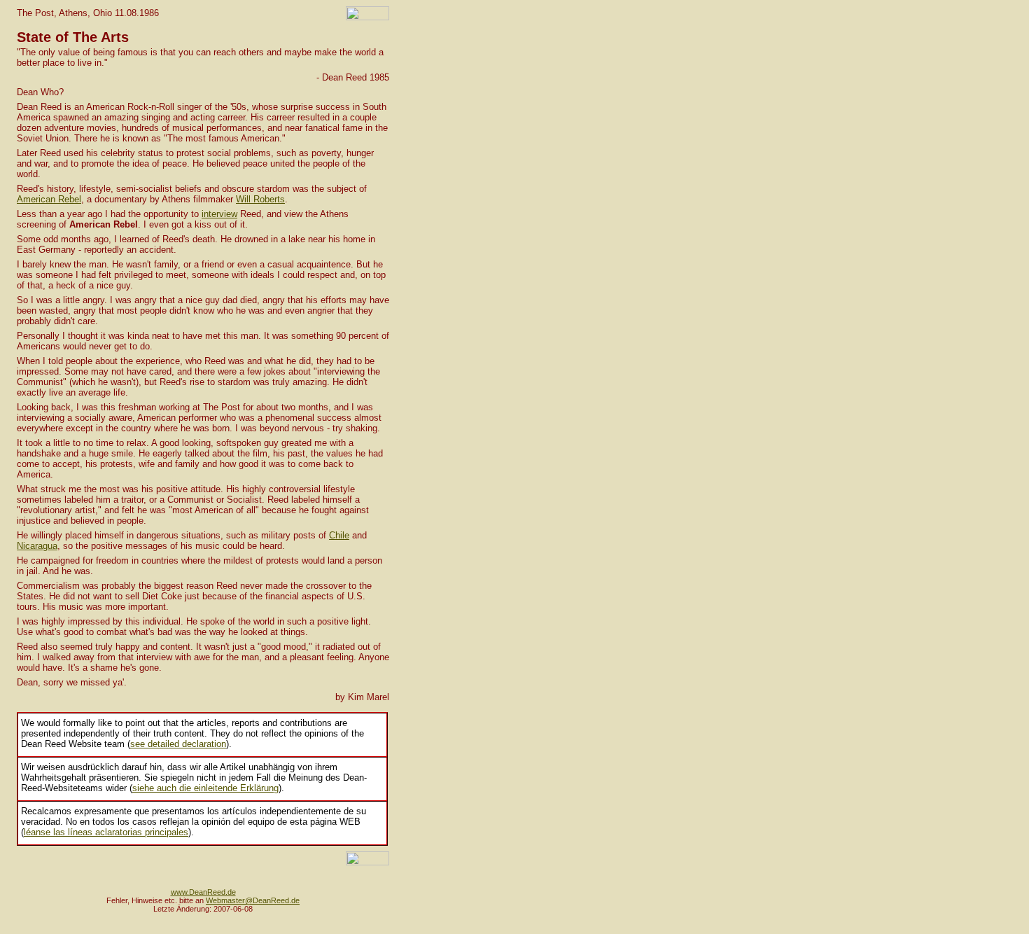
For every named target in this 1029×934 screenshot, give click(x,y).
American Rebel (49, 199)
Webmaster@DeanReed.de (253, 900)
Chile (339, 535)
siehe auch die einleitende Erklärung (205, 788)
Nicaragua (37, 546)
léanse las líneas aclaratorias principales (106, 832)
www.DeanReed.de (203, 892)
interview (219, 214)
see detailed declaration (178, 744)
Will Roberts (260, 199)
